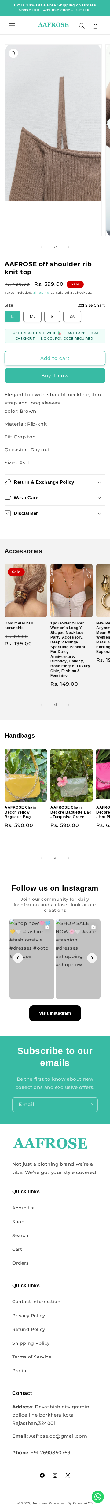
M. (32, 316)
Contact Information (36, 1301)
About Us (23, 1208)
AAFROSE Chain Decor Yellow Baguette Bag (20, 812)
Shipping (41, 293)
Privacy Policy (28, 1315)
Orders (20, 1263)
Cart (17, 1249)
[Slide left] (41, 247)
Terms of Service (32, 1357)
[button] (12, 25)
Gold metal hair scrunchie (19, 625)
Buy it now (55, 375)
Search (20, 1235)
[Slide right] (68, 247)
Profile (20, 1370)
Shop (18, 1221)
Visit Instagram (55, 1013)
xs (72, 316)
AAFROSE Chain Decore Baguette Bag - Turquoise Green (70, 812)
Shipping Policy (31, 1343)
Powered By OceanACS (71, 1503)
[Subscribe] (90, 1104)
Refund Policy (28, 1329)
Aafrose (39, 1503)
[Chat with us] (98, 1497)
